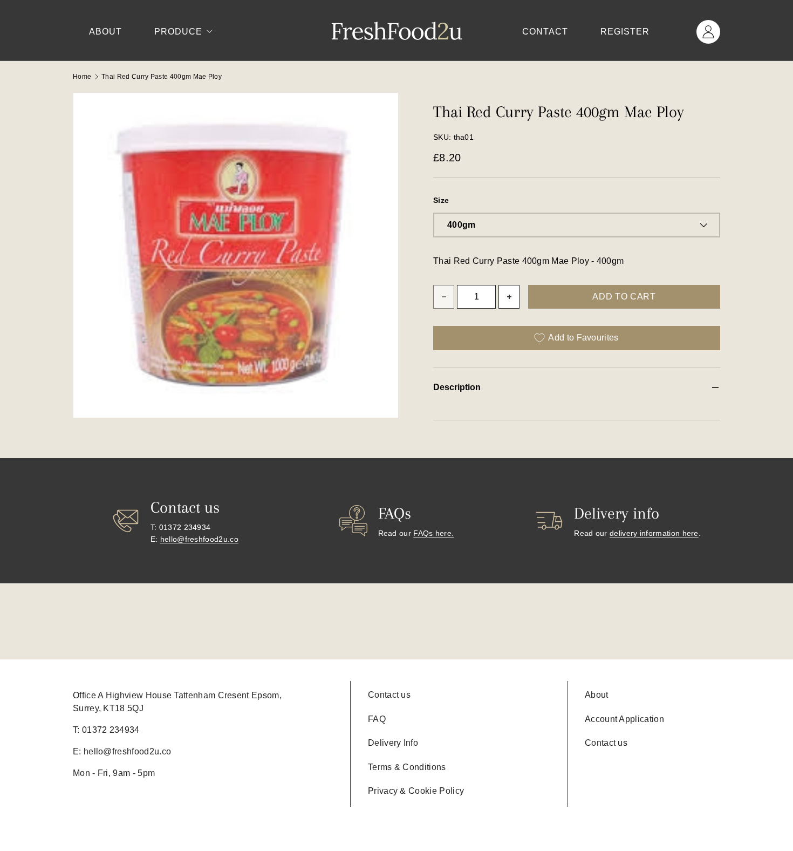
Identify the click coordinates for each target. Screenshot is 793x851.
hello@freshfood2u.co (199, 539)
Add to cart (623, 296)
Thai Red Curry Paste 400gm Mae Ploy (161, 76)
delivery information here (654, 533)
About (105, 31)
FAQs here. (433, 533)
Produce (178, 31)
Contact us (389, 694)
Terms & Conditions (407, 767)
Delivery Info (393, 742)
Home (82, 76)
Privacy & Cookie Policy (416, 790)
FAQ (377, 719)
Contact (545, 31)
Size (441, 200)
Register (625, 31)
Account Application (624, 719)
